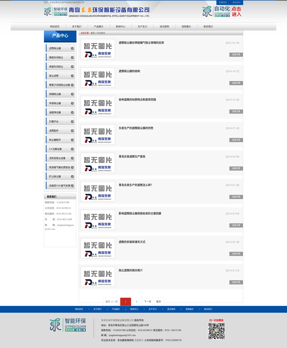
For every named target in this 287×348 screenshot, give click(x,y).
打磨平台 (53, 121)
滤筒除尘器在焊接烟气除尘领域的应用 (141, 42)
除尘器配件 (55, 140)
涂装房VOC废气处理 (59, 185)
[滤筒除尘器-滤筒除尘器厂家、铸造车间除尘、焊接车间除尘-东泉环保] (97, 17)
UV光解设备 (55, 149)
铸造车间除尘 (56, 57)
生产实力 (142, 26)
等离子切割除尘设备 (59, 85)
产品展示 (98, 26)
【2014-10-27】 (232, 71)
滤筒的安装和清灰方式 (132, 241)
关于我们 (76, 26)
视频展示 (186, 26)
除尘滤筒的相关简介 (131, 270)
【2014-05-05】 (232, 213)
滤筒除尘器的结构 (129, 71)
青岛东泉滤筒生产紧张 (132, 156)
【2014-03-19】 (232, 242)
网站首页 (54, 26)
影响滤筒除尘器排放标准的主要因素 (140, 213)
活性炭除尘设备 (57, 158)
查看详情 (236, 54)
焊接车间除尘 (56, 66)
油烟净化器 (55, 112)
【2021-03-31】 (232, 43)
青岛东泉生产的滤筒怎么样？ (136, 185)
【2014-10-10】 (232, 100)
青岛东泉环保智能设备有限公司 (117, 320)
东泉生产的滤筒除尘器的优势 (136, 128)
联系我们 (237, 2)
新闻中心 (120, 26)
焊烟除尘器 (55, 94)
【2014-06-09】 (232, 156)
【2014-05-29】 (232, 185)
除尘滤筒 (53, 76)
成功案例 (164, 26)
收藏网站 (223, 2)
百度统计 (139, 340)
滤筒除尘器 (55, 48)
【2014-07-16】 (232, 128)
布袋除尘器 (55, 103)
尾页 (158, 301)
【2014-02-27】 (232, 270)
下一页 (147, 301)
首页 (93, 33)
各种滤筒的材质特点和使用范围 (137, 99)
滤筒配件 (53, 130)
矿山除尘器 (55, 176)
